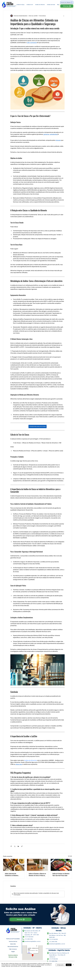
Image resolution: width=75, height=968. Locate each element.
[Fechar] (73, 965)
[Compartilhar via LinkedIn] (18, 846)
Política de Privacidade (36, 966)
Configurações (60, 965)
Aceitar (68, 965)
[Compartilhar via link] (22, 846)
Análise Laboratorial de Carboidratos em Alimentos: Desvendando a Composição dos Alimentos (12, 874)
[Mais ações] (64, 16)
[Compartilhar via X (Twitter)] (14, 846)
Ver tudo (70, 856)
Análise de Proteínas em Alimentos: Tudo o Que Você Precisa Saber (61, 874)
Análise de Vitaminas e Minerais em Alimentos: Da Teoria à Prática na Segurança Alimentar (37, 874)
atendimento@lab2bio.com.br (33, 941)
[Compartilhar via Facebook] (11, 846)
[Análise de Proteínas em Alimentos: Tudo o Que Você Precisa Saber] (61, 865)
